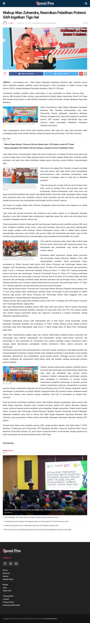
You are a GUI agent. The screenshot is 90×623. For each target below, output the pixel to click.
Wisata (5, 585)
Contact (6, 599)
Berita (43, 23)
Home (5, 570)
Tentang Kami (8, 596)
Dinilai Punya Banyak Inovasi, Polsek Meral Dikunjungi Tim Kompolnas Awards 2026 (31, 525)
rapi (11, 23)
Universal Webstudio (50, 618)
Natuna (5, 576)
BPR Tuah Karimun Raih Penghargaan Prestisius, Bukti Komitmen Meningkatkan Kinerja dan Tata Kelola (37, 529)
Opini (5, 588)
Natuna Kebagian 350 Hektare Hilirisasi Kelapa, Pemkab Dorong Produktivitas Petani (39, 148)
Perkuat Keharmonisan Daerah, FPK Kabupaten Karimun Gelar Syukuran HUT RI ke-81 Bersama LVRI (36, 521)
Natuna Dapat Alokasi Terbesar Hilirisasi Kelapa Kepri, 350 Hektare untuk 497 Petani (39, 144)
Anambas (36, 23)
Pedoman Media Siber (11, 605)
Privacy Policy (8, 602)
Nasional (6, 573)
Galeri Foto (7, 591)
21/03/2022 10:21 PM (24, 23)
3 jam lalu (9, 512)
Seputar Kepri (51, 23)
